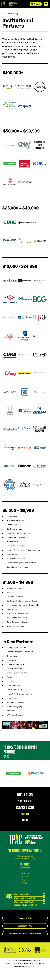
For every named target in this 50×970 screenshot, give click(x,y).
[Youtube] (25, 880)
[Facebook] (25, 873)
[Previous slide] (4, 756)
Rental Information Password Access (25, 934)
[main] (25, 374)
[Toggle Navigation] (46, 4)
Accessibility (40, 963)
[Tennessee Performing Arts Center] (8, 4)
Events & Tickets (25, 794)
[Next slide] (8, 756)
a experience (25, 967)
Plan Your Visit (25, 801)
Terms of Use (17, 963)
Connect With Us (25, 918)
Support (25, 814)
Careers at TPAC (25, 926)
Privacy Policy (29, 963)
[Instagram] (25, 877)
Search (37, 4)
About (25, 820)
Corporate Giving (11, 14)
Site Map (8, 963)
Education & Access (25, 807)
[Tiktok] (25, 883)
